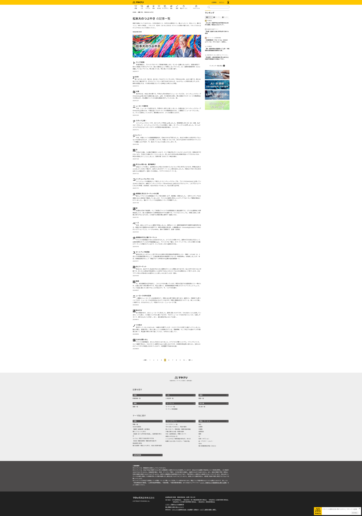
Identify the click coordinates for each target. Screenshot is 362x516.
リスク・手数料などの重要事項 (174, 504)
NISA (200, 443)
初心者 (201, 403)
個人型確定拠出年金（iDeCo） (208, 446)
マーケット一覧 (170, 407)
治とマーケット (139, 266)
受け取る (354, 513)
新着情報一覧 (137, 398)
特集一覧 (135, 424)
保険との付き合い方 (171, 436)
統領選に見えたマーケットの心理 (146, 194)
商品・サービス (204, 421)
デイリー (210, 17)
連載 (135, 403)
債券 (200, 434)
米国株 (200, 427)
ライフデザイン (171, 421)
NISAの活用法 (137, 427)
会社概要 (190, 510)
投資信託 (201, 431)
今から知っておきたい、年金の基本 (176, 427)
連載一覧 (140, 12)
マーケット (170, 403)
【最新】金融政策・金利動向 (141, 429)
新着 (135, 395)
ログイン (221, 2)
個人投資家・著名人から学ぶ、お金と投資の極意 (147, 445)
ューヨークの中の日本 (142, 296)
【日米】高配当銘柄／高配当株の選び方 (144, 441)
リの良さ (137, 325)
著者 (200, 395)
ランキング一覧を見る (216, 66)
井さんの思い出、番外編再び (144, 164)
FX (199, 436)
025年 (136, 77)
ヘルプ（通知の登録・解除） (208, 510)
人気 (167, 395)
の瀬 (136, 91)
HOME (134, 12)
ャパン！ (137, 135)
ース (136, 223)
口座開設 (214, 2)
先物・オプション (204, 439)
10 (184, 360)
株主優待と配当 (137, 443)
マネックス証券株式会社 (179, 510)
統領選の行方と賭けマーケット (145, 237)
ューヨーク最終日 (140, 106)
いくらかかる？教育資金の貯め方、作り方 (178, 439)
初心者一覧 (202, 407)
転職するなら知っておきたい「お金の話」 (178, 441)
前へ (145, 360)
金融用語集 (137, 455)
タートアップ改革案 (141, 252)
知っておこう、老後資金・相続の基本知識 (178, 429)
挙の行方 (137, 310)
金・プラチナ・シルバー (206, 441)
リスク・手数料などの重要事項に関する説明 (213, 483)
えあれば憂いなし (140, 339)
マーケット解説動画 (171, 409)
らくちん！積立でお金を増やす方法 (143, 438)
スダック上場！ (139, 121)
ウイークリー (218, 17)
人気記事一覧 (169, 398)
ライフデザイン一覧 (171, 424)
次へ (190, 360)
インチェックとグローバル (143, 179)
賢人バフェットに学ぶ (139, 431)
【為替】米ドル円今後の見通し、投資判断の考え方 (147, 435)
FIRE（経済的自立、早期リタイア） (176, 434)
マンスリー (226, 17)
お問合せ (196, 510)
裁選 (136, 281)
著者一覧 (201, 398)
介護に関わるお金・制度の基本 (175, 431)
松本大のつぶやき (148, 12)
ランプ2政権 (138, 62)
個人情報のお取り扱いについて (174, 507)
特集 (135, 421)
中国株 (200, 429)
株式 (200, 424)
